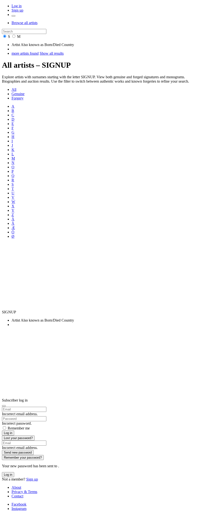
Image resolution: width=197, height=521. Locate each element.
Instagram (19, 509)
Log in (17, 6)
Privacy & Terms (24, 492)
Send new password (18, 452)
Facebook (19, 504)
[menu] (13, 16)
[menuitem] (103, 89)
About (16, 487)
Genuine (18, 94)
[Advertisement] (98, 276)
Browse (24, 23)
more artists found (25, 53)
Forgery (18, 98)
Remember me (19, 428)
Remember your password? (23, 457)
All (14, 89)
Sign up (17, 10)
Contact (17, 496)
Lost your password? (18, 438)
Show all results (52, 53)
